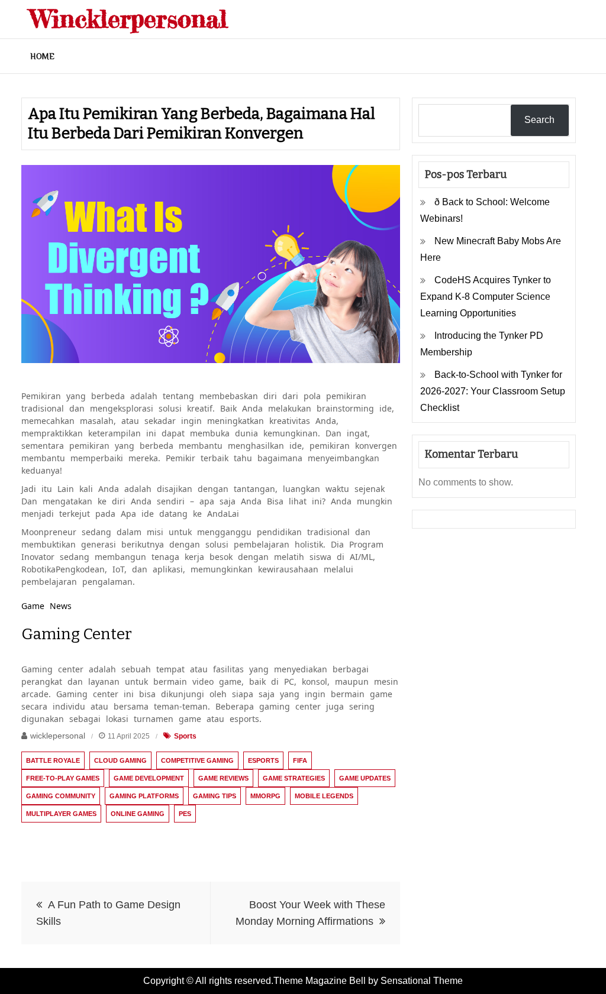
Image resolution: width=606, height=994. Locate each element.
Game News (46, 605)
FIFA (300, 760)
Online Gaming (138, 813)
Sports (185, 736)
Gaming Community (60, 795)
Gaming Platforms (144, 795)
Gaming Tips (214, 795)
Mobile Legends (324, 795)
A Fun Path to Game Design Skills (108, 913)
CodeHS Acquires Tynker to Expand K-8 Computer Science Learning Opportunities (485, 296)
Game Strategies (294, 778)
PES (185, 813)
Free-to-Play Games (62, 778)
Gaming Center (76, 634)
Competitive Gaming (197, 760)
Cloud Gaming (120, 760)
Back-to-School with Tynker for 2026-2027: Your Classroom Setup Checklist (492, 391)
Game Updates (365, 778)
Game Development (149, 778)
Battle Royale (53, 760)
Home (42, 56)
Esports (263, 760)
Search (539, 120)
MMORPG (265, 795)
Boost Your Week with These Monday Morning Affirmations (310, 913)
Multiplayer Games (61, 813)
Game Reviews (223, 778)
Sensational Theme (422, 981)
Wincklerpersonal (128, 19)
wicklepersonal (57, 735)
